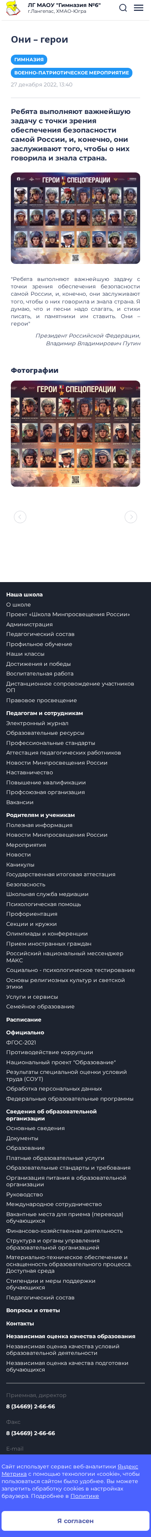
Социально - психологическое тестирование (70, 970)
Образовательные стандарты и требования (68, 1167)
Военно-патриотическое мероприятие (71, 73)
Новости (18, 854)
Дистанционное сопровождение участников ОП (70, 687)
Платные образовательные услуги (55, 1157)
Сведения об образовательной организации (51, 1115)
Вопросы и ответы (33, 1310)
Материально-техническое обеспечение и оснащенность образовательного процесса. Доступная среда (69, 1264)
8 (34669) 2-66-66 (30, 1406)
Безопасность (25, 884)
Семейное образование (40, 1006)
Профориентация (31, 913)
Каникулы (20, 864)
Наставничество (29, 772)
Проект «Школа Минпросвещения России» (68, 614)
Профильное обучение (39, 644)
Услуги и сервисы (32, 996)
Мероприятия (26, 844)
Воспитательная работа (40, 673)
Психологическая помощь (43, 904)
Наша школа (24, 594)
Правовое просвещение (41, 700)
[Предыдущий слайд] (20, 517)
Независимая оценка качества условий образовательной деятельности (63, 1350)
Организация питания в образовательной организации (66, 1181)
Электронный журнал (37, 723)
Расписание (23, 1020)
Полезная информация (39, 825)
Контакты (20, 1323)
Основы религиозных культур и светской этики (65, 984)
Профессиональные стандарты (50, 742)
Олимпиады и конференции (47, 933)
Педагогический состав (40, 634)
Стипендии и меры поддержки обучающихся (51, 1284)
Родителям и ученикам (40, 815)
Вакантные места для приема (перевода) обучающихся (65, 1218)
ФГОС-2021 (21, 1042)
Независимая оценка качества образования (71, 1336)
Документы (22, 1138)
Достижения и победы (38, 663)
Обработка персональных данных (54, 1088)
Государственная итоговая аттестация (60, 874)
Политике (84, 1495)
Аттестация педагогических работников (63, 752)
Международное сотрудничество (54, 1204)
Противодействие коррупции (49, 1052)
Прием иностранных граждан (48, 943)
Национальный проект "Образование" (61, 1062)
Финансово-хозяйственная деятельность (64, 1230)
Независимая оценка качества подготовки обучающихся (67, 1366)
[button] (123, 7)
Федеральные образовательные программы (70, 1098)
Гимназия (29, 59)
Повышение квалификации (46, 782)
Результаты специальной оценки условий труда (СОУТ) (66, 1075)
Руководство (24, 1194)
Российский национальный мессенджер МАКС (65, 957)
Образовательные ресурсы (45, 732)
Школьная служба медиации (47, 894)
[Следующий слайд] (131, 517)
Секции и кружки (31, 923)
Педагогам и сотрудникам (44, 713)
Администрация (29, 624)
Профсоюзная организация (45, 792)
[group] (75, 434)
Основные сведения (35, 1128)
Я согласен (75, 1521)
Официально (25, 1032)
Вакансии (20, 802)
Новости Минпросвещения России (57, 762)
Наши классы (25, 653)
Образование (25, 1147)
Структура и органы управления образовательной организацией (53, 1244)
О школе (18, 604)
